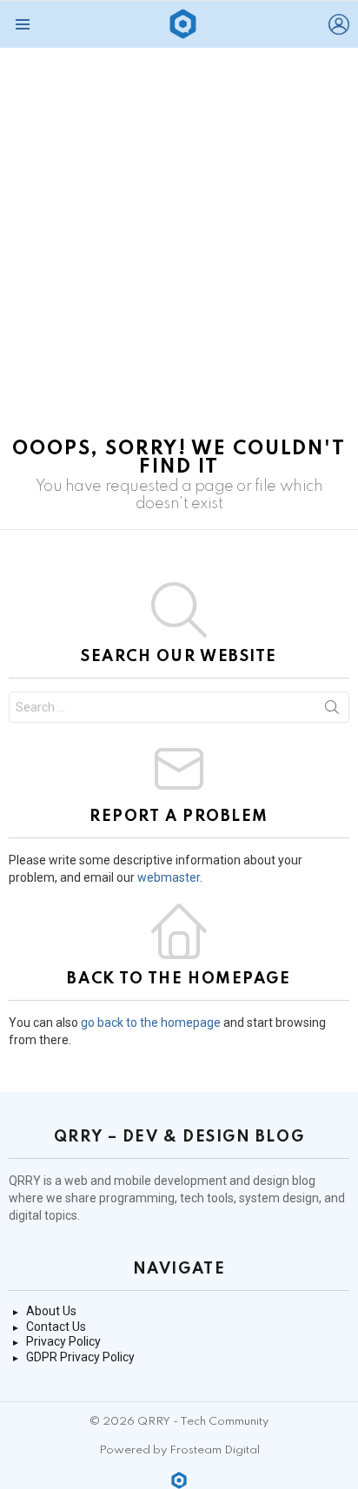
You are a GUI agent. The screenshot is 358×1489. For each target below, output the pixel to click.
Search (332, 711)
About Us (51, 1311)
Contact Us (56, 1326)
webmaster (168, 877)
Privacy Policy (63, 1341)
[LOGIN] (338, 24)
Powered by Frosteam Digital (179, 1450)
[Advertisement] (179, 235)
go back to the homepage (151, 1022)
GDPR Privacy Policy (80, 1357)
